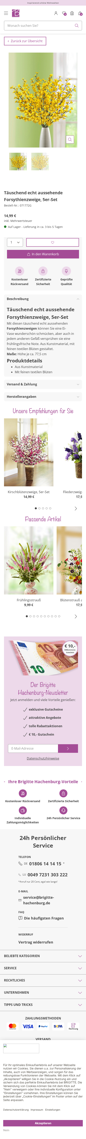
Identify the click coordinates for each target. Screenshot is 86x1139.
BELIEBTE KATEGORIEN (22, 956)
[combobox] (43, 25)
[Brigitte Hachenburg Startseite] (15, 13)
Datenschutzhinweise (43, 758)
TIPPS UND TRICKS (18, 1004)
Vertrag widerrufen (35, 942)
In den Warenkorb (45, 254)
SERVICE (10, 968)
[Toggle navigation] (6, 13)
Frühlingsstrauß (29, 600)
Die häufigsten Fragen (44, 918)
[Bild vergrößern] (70, 140)
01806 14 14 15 (45, 864)
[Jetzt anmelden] (68, 748)
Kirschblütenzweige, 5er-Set (29, 492)
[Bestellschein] (72, 13)
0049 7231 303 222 (48, 875)
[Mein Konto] (56, 13)
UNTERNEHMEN (16, 992)
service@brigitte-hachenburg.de (38, 900)
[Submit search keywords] (77, 25)
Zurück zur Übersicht (27, 41)
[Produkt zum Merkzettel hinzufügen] (52, 242)
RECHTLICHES (14, 980)
